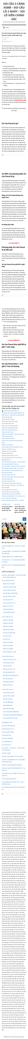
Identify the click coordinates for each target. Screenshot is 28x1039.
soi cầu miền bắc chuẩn (8, 580)
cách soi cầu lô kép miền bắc (10, 425)
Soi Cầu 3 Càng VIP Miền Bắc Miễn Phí (12, 765)
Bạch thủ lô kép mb (8, 606)
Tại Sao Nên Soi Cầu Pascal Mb (11, 492)
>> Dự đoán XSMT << (14, 243)
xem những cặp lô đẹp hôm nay (11, 500)
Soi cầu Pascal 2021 (17, 470)
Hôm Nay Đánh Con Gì (8, 729)
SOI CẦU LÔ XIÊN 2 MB (9, 633)
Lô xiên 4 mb (6, 639)
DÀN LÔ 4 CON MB (8, 642)
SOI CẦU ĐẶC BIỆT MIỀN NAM (11, 711)
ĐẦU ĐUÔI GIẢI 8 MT (8, 682)
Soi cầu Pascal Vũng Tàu (9, 485)
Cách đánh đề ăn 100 (8, 423)
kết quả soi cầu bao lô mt (9, 659)
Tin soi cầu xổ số (20, 496)
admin (4, 39)
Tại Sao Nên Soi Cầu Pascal (10, 489)
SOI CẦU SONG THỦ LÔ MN (10, 718)
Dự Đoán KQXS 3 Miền (8, 732)
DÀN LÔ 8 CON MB (8, 649)
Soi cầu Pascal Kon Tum (9, 474)
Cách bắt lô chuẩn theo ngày (10, 421)
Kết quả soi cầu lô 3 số (9, 669)
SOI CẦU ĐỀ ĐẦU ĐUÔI (9, 612)
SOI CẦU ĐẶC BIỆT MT (9, 672)
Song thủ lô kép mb (8, 609)
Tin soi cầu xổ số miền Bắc (10, 498)
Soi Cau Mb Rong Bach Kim (9, 779)
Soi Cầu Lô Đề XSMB (7, 738)
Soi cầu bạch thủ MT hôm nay (10, 464)
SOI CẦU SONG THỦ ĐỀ (9, 596)
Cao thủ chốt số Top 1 (8, 432)
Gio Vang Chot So (6, 745)
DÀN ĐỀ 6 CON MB (8, 623)
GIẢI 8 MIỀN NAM (7, 705)
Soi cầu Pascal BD (7, 472)
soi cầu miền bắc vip (7, 617)
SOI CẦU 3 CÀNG (6, 753)
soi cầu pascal (6, 470)
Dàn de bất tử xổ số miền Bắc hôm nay (13, 447)
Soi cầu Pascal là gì (8, 477)
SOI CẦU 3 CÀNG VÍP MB (9, 587)
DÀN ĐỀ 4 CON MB (8, 620)
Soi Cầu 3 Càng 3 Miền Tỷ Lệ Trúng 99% (12, 756)
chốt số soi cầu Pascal (8, 438)
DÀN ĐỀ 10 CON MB (8, 629)
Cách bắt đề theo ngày (8, 419)
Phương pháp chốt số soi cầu (10, 455)
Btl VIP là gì (6, 415)
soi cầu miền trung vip (7, 656)
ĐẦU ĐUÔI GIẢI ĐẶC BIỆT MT (10, 675)
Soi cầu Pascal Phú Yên (9, 481)
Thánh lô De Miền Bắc (8, 496)
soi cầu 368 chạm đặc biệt (10, 462)
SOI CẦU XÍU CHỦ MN (8, 696)
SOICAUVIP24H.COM (20, 100)
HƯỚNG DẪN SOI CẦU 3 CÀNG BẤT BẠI (12, 556)
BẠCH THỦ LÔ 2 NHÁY (9, 584)
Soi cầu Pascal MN (8, 479)
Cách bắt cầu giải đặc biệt (17, 415)
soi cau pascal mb (19, 477)
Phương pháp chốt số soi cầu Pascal (12, 457)
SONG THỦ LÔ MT (8, 685)
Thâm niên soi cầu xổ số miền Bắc (12, 494)
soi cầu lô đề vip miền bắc (18, 466)
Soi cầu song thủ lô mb (9, 603)
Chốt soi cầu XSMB (8, 445)
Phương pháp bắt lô (8, 453)
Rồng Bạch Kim (7, 460)
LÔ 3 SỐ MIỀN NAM (8, 702)
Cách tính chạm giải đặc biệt (10, 428)
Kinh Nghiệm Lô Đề (7, 41)
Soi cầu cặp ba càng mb (9, 590)
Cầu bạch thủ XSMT (8, 434)
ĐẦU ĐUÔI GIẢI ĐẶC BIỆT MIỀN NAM (12, 715)
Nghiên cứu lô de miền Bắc (10, 451)
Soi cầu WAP (6, 487)
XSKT (22, 500)
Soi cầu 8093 (21, 462)
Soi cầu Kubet (6, 466)
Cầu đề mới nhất (19, 434)
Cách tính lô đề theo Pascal (10, 430)
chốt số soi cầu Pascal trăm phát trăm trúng (12, 441)
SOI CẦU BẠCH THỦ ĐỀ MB (10, 593)
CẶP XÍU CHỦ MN (7, 699)
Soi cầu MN (13, 468)
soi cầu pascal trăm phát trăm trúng (12, 483)
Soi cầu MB (6, 468)
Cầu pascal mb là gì (8, 436)
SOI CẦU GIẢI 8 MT (8, 678)
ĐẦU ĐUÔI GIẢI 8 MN (8, 708)
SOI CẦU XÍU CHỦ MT (8, 663)
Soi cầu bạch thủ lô (8, 599)
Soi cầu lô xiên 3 (7, 636)
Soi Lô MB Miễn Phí (7, 741)
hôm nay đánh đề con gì (9, 449)
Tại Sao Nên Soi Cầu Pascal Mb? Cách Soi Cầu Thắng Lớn (13, 407)
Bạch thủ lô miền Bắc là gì (12, 411)
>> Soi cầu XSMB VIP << (14, 340)
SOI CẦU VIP (20, 485)
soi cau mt (21, 468)
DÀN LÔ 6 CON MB (8, 645)
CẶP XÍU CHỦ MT (7, 666)
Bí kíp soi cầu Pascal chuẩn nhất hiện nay (13, 413)
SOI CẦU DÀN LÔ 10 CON (9, 652)
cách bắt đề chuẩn (7, 417)
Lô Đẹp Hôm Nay (6, 735)
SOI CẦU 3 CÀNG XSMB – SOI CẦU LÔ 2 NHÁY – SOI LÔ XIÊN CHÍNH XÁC (14, 11)
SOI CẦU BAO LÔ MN (8, 692)
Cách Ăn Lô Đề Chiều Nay (8, 725)
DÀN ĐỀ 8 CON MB (8, 626)
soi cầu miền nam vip (7, 689)
